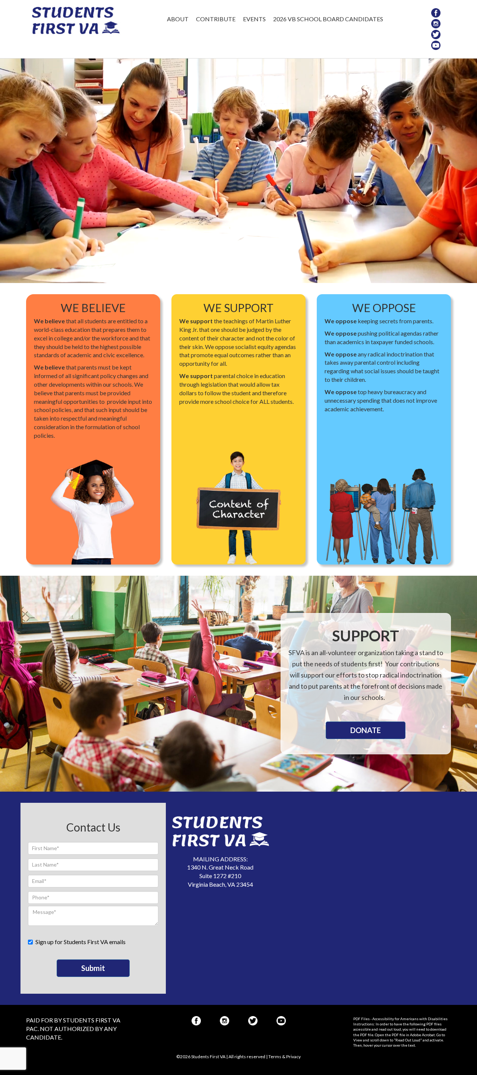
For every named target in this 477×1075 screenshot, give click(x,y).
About (178, 18)
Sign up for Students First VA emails (80, 941)
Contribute (216, 18)
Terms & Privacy (284, 1056)
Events (254, 18)
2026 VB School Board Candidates (328, 18)
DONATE (365, 730)
